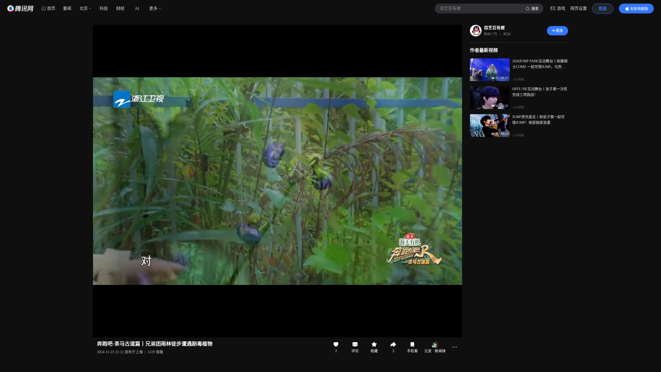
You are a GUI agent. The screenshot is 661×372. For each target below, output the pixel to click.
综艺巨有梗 (494, 28)
